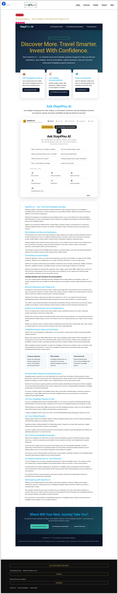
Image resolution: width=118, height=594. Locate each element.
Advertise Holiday (32, 494)
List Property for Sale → (31, 90)
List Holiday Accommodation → (58, 93)
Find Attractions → (82, 90)
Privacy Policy (33, 587)
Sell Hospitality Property (39, 526)
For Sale (88, 403)
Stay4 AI (26, 26)
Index (78, 5)
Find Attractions (91, 26)
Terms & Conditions (23, 587)
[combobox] (13, 5)
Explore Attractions (79, 526)
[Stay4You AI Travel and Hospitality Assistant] (59, 157)
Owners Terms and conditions (18, 579)
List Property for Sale (56, 26)
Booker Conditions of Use (30, 570)
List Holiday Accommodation (74, 26)
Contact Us (13, 587)
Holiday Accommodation (31, 269)
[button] (4, 4)
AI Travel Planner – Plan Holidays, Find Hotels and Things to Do (42, 19)
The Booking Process (15, 570)
